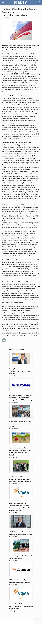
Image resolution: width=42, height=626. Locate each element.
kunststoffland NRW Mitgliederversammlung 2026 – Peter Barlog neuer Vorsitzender (20, 479)
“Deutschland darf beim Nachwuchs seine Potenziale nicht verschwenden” (21, 606)
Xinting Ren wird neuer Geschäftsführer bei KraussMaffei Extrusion (20, 371)
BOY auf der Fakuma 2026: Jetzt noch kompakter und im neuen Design (20, 424)
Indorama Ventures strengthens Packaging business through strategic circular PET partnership (20, 397)
